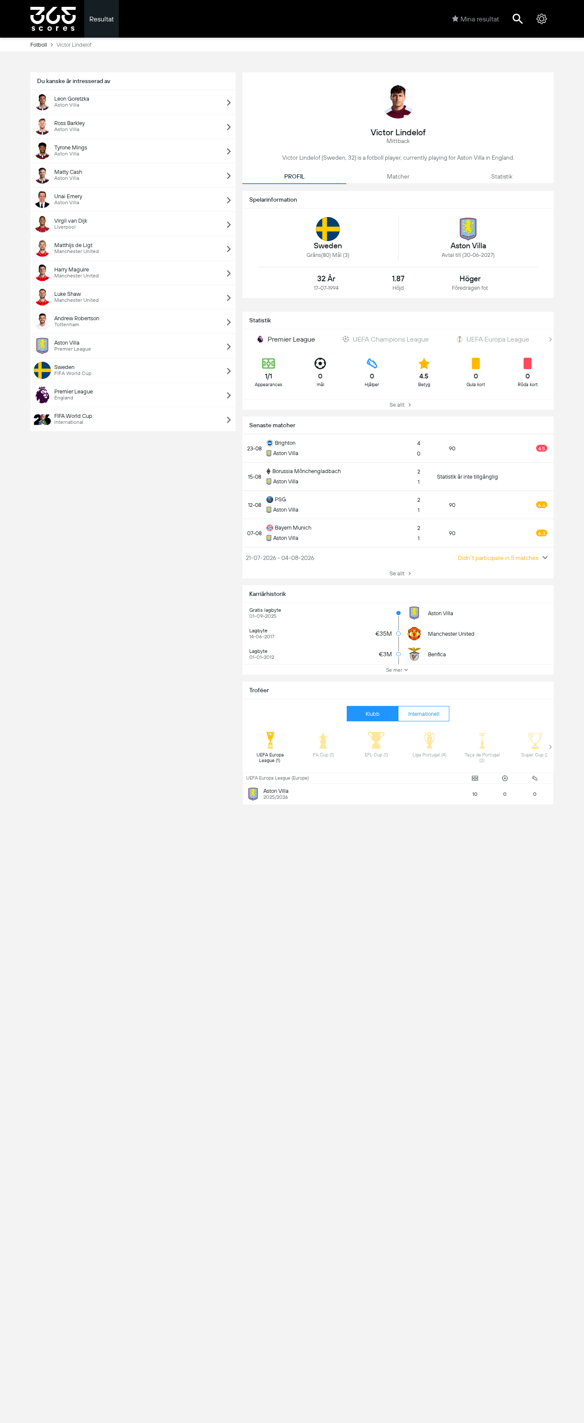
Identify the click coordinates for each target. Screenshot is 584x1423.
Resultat (101, 19)
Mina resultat (479, 19)
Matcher (398, 176)
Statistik (502, 176)
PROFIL (294, 176)
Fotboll (38, 45)
